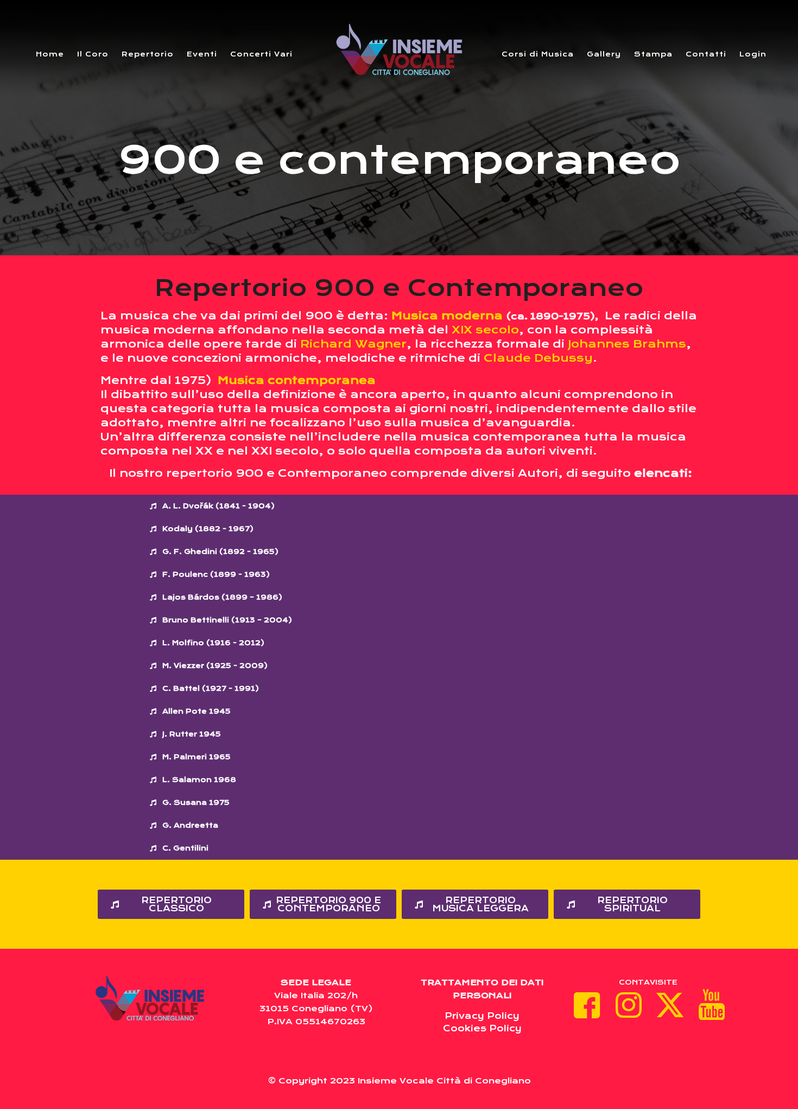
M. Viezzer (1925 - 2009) (215, 665)
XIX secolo (485, 330)
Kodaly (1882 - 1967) (208, 529)
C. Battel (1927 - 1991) (210, 688)
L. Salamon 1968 (199, 780)
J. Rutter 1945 (191, 734)
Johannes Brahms (627, 344)
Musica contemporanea (297, 380)
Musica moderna (447, 316)
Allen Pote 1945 (196, 711)
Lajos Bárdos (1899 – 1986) (222, 597)
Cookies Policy (482, 1028)
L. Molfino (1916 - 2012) (213, 643)
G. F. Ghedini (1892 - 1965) (220, 551)
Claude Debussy (538, 358)
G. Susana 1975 (196, 802)
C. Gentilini (185, 848)
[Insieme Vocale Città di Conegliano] (399, 49)
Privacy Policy (482, 1016)
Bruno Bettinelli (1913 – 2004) (227, 620)
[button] (348, 506)
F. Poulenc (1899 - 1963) (216, 574)
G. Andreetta (190, 825)
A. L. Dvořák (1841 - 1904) (218, 506)
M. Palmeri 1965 (196, 757)
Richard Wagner (353, 344)
